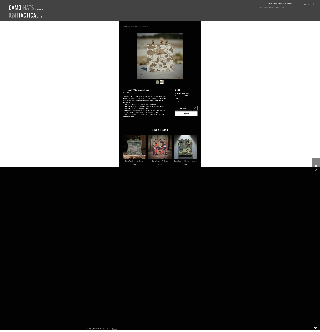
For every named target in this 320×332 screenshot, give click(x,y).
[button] (314, 4)
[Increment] (181, 101)
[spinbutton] (178, 101)
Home (124, 27)
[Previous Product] (120, 147)
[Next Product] (200, 147)
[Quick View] (134, 147)
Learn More (186, 95)
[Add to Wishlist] (195, 108)
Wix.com (114, 329)
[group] (160, 150)
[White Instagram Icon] (316, 170)
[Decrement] (176, 101)
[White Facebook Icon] (316, 162)
